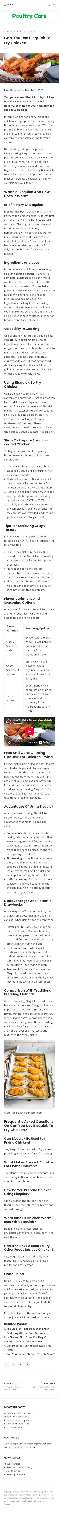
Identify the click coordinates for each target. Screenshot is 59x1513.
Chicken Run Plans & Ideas (17, 1416)
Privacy (29, 1467)
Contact (16, 1463)
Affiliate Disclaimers (13, 1467)
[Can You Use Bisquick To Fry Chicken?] (29, 68)
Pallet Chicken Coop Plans (16, 1423)
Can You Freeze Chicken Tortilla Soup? (31, 1354)
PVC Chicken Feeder (13, 1427)
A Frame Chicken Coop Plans (17, 1420)
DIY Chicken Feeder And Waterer (20, 1413)
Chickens (31, 31)
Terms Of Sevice (12, 1470)
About (7, 1463)
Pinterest (8, 1474)
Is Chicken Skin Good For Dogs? (26, 1337)
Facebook (20, 1474)
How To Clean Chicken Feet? (24, 1341)
